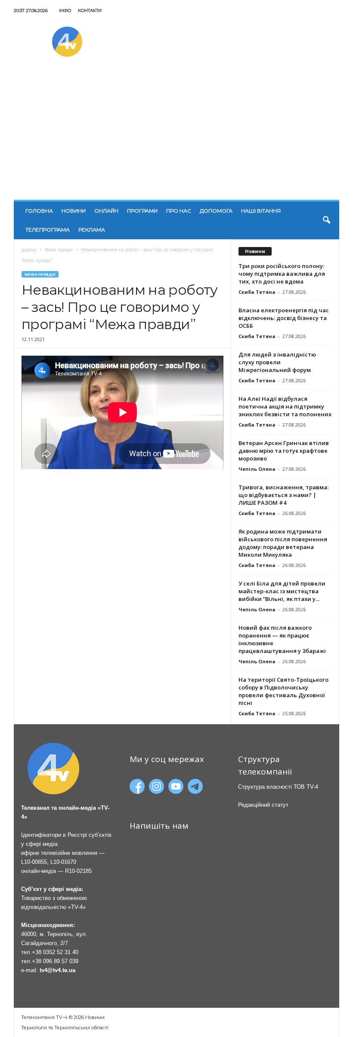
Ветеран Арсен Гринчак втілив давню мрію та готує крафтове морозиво (283, 450)
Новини (74, 210)
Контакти (90, 10)
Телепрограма (47, 229)
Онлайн (106, 210)
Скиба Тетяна (257, 292)
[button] (326, 220)
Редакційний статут (263, 805)
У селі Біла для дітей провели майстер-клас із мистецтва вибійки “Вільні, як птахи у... (281, 591)
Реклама (91, 229)
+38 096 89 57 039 (55, 961)
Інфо (65, 10)
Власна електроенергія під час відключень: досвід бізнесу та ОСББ (283, 317)
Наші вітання (261, 210)
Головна (39, 210)
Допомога (216, 210)
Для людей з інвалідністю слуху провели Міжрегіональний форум (277, 362)
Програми (142, 210)
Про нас (178, 210)
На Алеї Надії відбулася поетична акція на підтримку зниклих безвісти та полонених (284, 406)
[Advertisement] (176, 135)
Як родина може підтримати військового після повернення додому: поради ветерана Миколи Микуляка (282, 543)
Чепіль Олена (257, 469)
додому (29, 250)
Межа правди (59, 250)
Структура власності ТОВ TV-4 (278, 787)
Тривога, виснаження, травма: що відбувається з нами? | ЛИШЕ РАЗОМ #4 (283, 494)
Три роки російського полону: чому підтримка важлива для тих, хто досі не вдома (281, 273)
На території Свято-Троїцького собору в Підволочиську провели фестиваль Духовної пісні (283, 691)
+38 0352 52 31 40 (55, 952)
